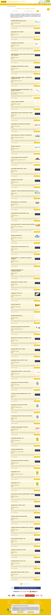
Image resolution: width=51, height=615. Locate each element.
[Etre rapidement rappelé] (48, 9)
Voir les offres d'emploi (25, 4)
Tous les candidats (23, 600)
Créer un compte (47, 2)
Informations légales (37, 600)
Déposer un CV (32, 4)
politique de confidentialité (15, 608)
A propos (40, 4)
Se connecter (42, 2)
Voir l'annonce (37, 28)
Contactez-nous (10, 600)
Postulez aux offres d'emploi (25, 8)
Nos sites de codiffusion (11, 603)
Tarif (37, 4)
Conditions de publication (37, 602)
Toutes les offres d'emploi (24, 601)
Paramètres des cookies (37, 601)
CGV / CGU (34, 607)
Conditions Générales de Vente (38, 603)
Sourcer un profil (9, 4)
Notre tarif (9, 602)
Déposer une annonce (17, 4)
